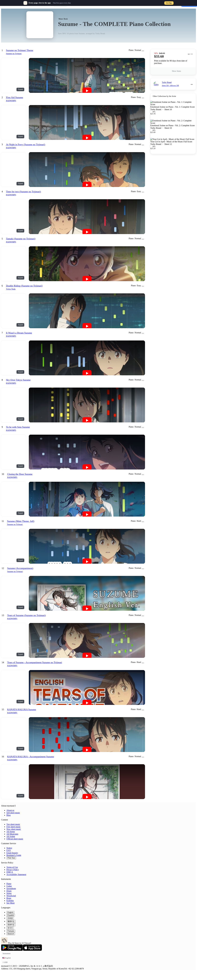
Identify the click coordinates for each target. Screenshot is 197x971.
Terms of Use (12, 867)
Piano (8, 883)
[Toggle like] (192, 84)
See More (10, 903)
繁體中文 (11, 921)
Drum (8, 891)
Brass (8, 898)
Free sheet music (13, 827)
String (9, 893)
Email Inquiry (12, 853)
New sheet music (13, 829)
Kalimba (10, 900)
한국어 (10, 928)
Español (11, 915)
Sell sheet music (13, 813)
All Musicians (12, 834)
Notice (9, 848)
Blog (8, 815)
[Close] (172, 3)
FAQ (8, 850)
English (10, 912)
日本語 (10, 918)
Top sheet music (13, 824)
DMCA (9, 872)
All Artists (10, 836)
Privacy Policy (12, 869)
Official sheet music (14, 839)
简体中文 (11, 925)
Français (11, 931)
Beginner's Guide (13, 855)
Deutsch (11, 934)
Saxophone (11, 888)
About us (10, 810)
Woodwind (11, 896)
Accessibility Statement (16, 874)
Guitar (9, 886)
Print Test (11, 858)
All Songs (10, 831)
